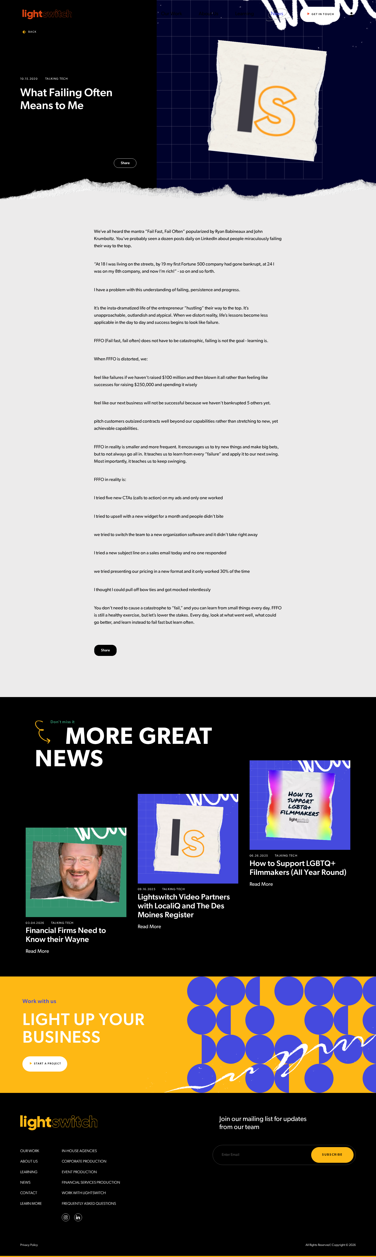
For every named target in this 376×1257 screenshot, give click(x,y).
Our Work (171, 14)
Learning (244, 14)
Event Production (79, 1172)
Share (125, 163)
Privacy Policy (29, 1245)
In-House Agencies (79, 1151)
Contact (28, 1193)
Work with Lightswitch (84, 1193)
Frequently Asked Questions (89, 1204)
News (277, 14)
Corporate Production (84, 1161)
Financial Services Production (91, 1183)
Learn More (31, 1204)
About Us (208, 14)
